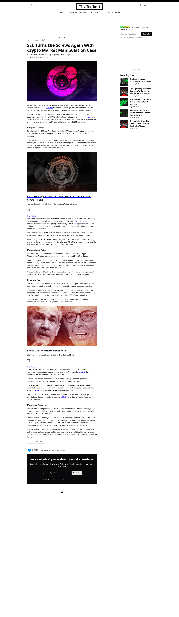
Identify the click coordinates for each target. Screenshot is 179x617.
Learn (110, 12)
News (61, 12)
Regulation (39, 442)
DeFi (43, 40)
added (63, 397)
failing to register (82, 221)
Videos (103, 12)
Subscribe (76, 473)
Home (29, 40)
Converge (73, 12)
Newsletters (83, 12)
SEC (30, 442)
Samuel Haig (33, 57)
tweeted (81, 372)
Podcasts (94, 12)
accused (49, 108)
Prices (117, 12)
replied (37, 390)
